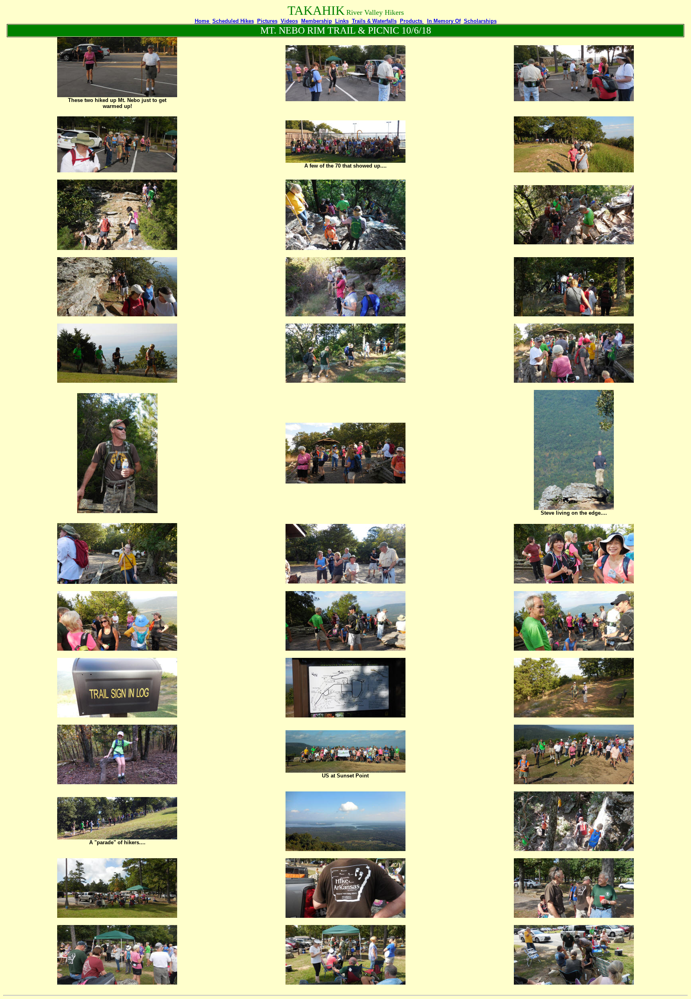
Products (412, 21)
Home (203, 21)
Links (342, 21)
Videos (289, 21)
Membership (316, 21)
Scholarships (480, 21)
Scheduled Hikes (233, 21)
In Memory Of (444, 21)
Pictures (267, 21)
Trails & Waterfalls (374, 21)
